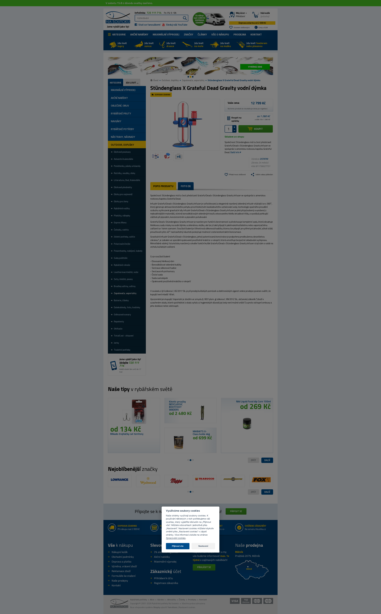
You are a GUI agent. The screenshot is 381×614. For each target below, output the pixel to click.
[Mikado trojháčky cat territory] (134, 412)
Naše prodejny (120, 581)
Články (202, 34)
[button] (267, 460)
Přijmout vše (178, 546)
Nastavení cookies (187, 607)
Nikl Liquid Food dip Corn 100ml (253, 401)
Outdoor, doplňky (170, 80)
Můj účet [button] (240, 14)
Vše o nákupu (220, 34)
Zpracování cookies (176, 538)
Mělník (239, 552)
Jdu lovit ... (132, 82)
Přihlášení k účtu (163, 578)
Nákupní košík (120, 552)
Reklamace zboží (121, 571)
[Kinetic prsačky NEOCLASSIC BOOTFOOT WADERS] (202, 413)
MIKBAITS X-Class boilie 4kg (201, 432)
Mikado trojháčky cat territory (126, 434)
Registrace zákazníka (166, 583)
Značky (188, 34)
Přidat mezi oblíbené (237, 174)
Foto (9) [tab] (186, 186)
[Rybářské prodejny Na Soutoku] (251, 570)
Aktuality (171, 599)
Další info (234, 152)
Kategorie (119, 34)
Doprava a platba (121, 562)
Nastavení (203, 546)
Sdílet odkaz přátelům (264, 174)
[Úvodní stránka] (116, 17)
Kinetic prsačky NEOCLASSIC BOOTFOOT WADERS (177, 406)
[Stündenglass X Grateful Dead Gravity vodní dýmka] (185, 125)
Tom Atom (172, 607)
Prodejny (192, 599)
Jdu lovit (122, 44)
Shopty (156, 607)
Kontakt (256, 34)
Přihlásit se (204, 567)
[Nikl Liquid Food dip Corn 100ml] (247, 422)
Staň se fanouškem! (149, 25)
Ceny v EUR (263, 27)
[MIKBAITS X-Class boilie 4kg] (178, 442)
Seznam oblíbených (242, 27)
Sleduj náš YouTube (176, 25)
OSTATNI (264, 159)
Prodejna (240, 34)
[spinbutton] (228, 128)
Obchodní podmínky (123, 557)
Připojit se (236, 511)
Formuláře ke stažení (123, 576)
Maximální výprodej (165, 562)
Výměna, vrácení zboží (124, 566)
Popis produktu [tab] (163, 186)
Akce (152, 599)
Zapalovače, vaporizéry (193, 80)
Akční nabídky (139, 34)
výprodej (166, 34)
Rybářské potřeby (138, 599)
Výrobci (160, 599)
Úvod (155, 80)
